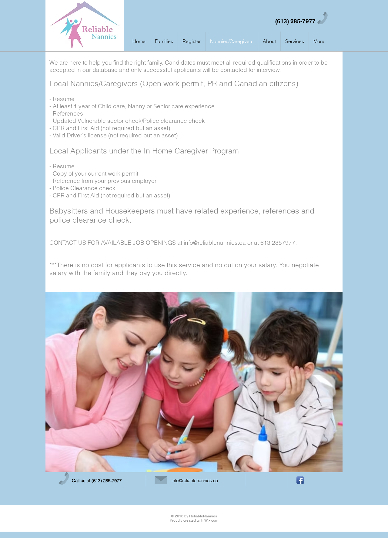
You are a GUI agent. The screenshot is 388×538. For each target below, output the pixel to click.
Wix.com (211, 520)
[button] (319, 41)
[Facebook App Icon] (300, 480)
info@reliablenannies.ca (215, 242)
